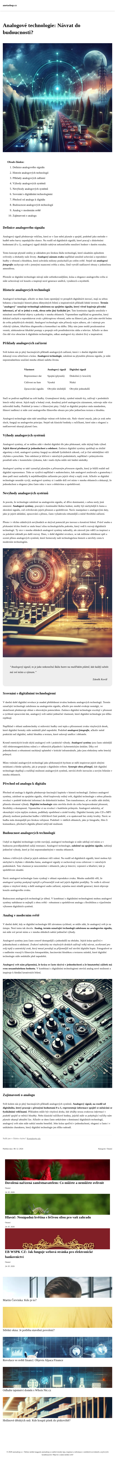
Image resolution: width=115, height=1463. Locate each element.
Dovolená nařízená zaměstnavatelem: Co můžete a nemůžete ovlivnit (54, 1183)
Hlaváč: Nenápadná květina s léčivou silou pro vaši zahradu (48, 1217)
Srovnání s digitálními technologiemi (32, 194)
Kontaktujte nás (34, 1138)
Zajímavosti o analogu (25, 215)
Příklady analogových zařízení (29, 178)
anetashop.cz (10, 5)
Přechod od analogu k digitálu (29, 199)
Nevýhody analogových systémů (30, 188)
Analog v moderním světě (27, 210)
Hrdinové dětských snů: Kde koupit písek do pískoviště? (36, 1420)
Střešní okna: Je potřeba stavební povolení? (29, 1330)
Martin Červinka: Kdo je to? (19, 1300)
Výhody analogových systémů (29, 183)
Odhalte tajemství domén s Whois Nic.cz (27, 1390)
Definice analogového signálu (29, 167)
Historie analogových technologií (30, 172)
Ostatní (109, 1149)
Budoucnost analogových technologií (33, 204)
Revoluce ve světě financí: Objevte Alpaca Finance (33, 1360)
